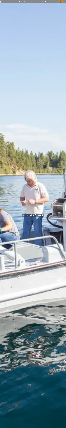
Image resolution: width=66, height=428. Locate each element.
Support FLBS (61, 1)
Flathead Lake (38, 1)
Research (20, 1)
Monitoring (26, 1)
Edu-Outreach (31, 1)
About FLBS (44, 1)
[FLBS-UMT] (3, 1)
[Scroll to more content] (33, 426)
